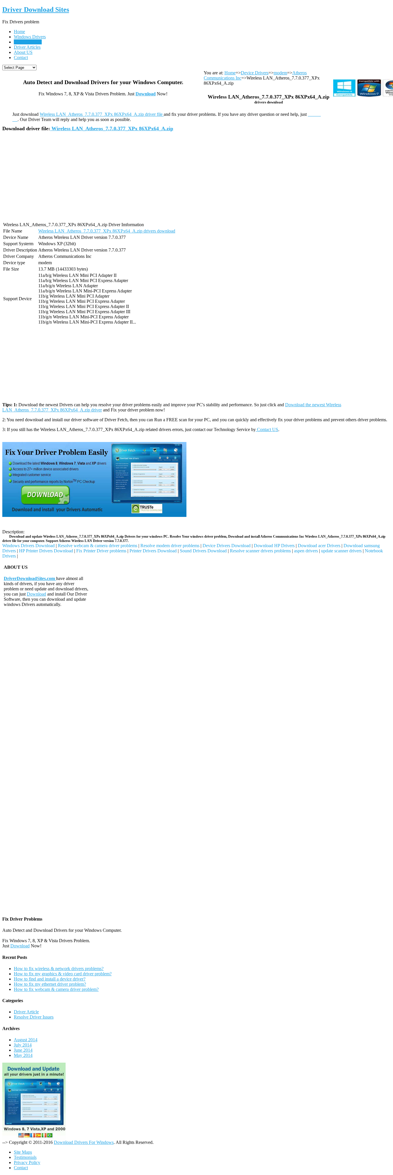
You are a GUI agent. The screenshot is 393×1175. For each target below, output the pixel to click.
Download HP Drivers (274, 545)
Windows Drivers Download (28, 545)
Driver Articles (27, 47)
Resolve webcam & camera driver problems (97, 545)
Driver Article (26, 1011)
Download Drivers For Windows (84, 1142)
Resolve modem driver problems (169, 545)
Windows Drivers (30, 36)
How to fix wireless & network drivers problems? (59, 968)
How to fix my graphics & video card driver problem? (63, 973)
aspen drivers (306, 550)
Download (146, 93)
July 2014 (23, 1044)
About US (23, 52)
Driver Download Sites (35, 9)
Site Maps (23, 1152)
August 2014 (25, 1039)
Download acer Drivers (319, 545)
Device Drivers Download (227, 545)
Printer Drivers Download (153, 550)
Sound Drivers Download (203, 550)
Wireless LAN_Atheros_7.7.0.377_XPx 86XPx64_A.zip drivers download (106, 230)
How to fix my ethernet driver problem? (50, 984)
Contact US (267, 429)
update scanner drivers (341, 550)
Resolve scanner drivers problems (260, 550)
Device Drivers (27, 41)
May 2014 (23, 1055)
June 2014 (23, 1050)
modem (280, 72)
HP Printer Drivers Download (46, 550)
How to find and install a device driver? (49, 978)
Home (19, 31)
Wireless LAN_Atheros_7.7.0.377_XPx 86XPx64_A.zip (111, 128)
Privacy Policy (27, 1162)
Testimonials (25, 1157)
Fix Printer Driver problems (101, 550)
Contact (21, 57)
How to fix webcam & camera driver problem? (56, 989)
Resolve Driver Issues (34, 1017)
